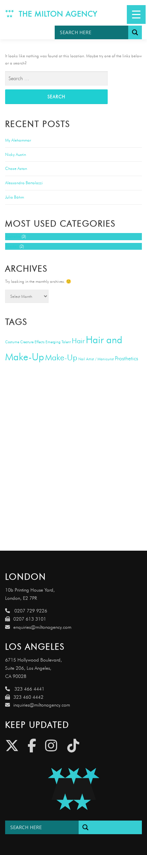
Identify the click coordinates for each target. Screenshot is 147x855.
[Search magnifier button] (135, 32)
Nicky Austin (15, 154)
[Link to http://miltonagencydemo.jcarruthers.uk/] (73, 789)
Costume (12, 342)
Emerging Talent (58, 342)
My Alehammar (18, 140)
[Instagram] (51, 745)
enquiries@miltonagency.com (42, 627)
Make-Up (61, 357)
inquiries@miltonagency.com (41, 705)
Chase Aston (16, 168)
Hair (78, 340)
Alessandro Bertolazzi (24, 182)
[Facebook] (32, 745)
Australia (13, 236)
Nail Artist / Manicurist (96, 359)
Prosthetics (126, 358)
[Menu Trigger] (136, 14)
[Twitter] (12, 745)
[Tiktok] (73, 745)
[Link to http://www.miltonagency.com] (51, 12)
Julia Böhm (14, 197)
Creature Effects (32, 342)
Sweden (11, 246)
